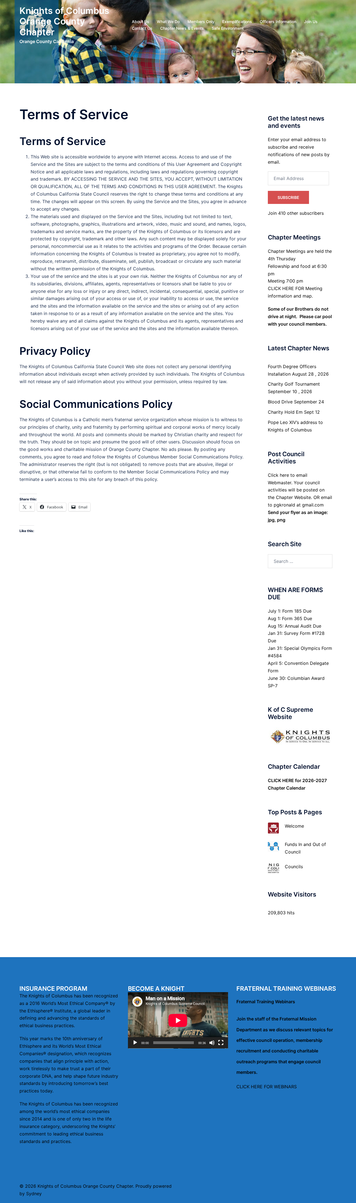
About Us (140, 21)
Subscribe (288, 197)
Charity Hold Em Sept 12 (294, 412)
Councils (294, 866)
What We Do (168, 21)
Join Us (311, 21)
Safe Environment (228, 28)
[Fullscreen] (221, 1042)
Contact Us (142, 28)
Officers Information (278, 21)
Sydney (34, 1193)
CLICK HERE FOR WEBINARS (266, 1086)
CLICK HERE (281, 780)
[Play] (135, 1042)
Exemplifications (237, 21)
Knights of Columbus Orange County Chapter (64, 21)
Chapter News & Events (182, 28)
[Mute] (212, 1042)
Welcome (294, 826)
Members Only (200, 21)
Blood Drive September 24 (296, 402)
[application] (178, 1020)
